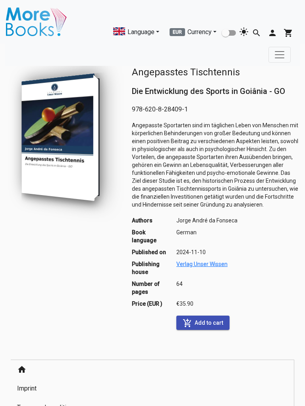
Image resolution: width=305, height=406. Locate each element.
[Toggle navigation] (279, 55)
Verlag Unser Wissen (202, 264)
